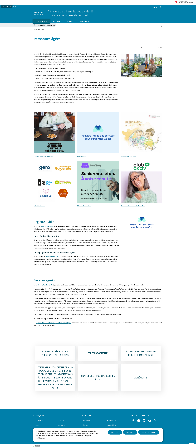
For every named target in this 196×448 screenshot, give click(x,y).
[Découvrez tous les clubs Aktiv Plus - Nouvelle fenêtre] (141, 182)
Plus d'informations (84, 206)
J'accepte (115, 432)
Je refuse (130, 432)
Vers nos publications (128, 156)
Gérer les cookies (148, 432)
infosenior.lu (81, 156)
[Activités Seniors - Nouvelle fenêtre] (54, 182)
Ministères (15, 6)
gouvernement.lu (7, 6)
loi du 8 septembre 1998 (44, 285)
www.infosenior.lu (47, 226)
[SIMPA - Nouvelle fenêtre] (98, 182)
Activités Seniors (39, 206)
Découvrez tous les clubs (133, 206)
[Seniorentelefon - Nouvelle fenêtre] (98, 132)
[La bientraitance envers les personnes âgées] (54, 132)
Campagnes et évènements (43, 156)
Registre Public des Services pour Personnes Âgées (53, 323)
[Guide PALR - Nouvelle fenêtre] (141, 132)
